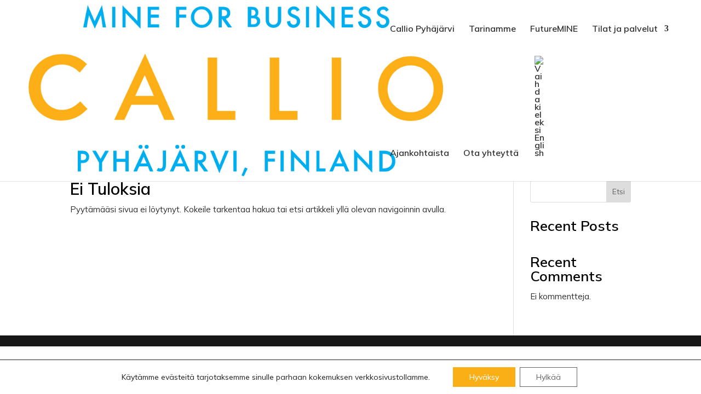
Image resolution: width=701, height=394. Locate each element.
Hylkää (548, 377)
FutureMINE (554, 29)
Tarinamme (492, 29)
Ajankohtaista (419, 153)
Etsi (618, 191)
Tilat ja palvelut (625, 29)
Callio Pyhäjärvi (422, 29)
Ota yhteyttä (491, 153)
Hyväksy (484, 377)
